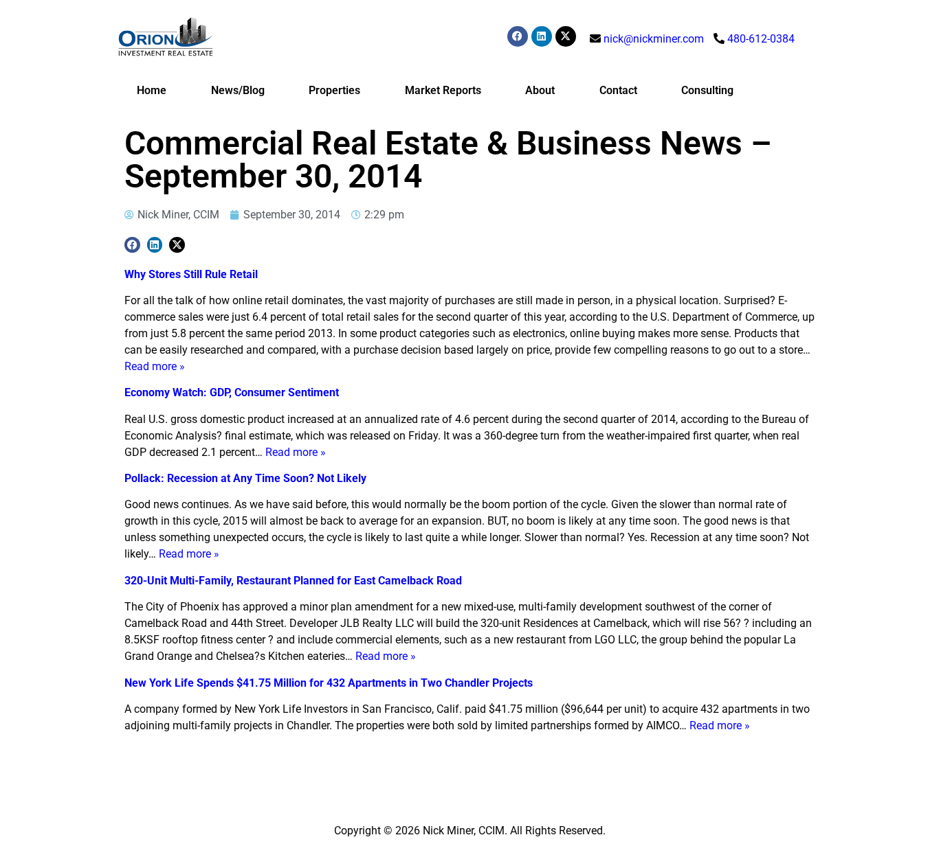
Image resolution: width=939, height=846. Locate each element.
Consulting (707, 90)
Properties (334, 90)
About (540, 90)
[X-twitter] (565, 36)
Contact (618, 90)
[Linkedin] (541, 36)
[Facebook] (517, 36)
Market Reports (443, 90)
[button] (132, 245)
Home (151, 90)
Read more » (154, 366)
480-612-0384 (761, 38)
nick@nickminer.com (654, 38)
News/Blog (238, 90)
